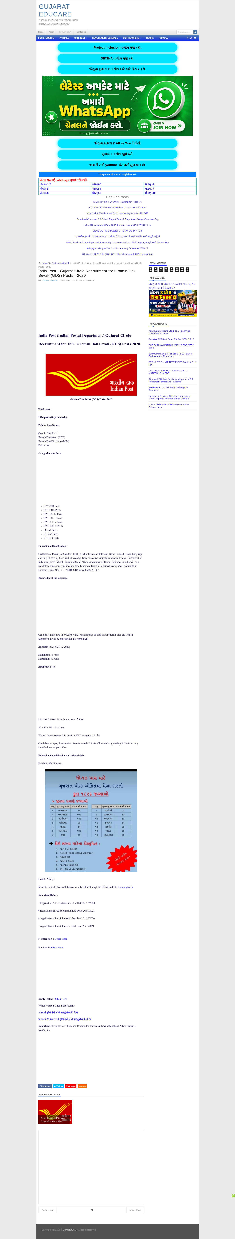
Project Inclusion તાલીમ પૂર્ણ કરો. (117, 47)
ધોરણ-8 (44, 193)
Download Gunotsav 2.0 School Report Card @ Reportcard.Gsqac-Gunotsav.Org (117, 219)
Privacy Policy (65, 32)
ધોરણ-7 (149, 188)
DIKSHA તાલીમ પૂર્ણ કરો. (117, 58)
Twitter (59, 1086)
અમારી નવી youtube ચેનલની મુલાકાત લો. (117, 165)
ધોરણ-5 (44, 188)
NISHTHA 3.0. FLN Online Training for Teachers (117, 202)
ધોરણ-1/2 (45, 184)
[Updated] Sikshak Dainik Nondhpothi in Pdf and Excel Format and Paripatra (171, 380)
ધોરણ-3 (96, 184)
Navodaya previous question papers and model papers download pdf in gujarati (169, 397)
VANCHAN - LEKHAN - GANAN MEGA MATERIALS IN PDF (168, 371)
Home (40, 32)
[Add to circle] (191, 38)
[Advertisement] (91, 305)
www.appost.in (125, 887)
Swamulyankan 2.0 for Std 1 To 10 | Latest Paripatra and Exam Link (170, 355)
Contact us (81, 32)
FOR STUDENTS (46, 38)
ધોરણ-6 (96, 188)
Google (71, 1086)
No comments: (88, 280)
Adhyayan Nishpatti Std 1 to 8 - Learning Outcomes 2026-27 (117, 248)
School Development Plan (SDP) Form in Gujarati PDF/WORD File (117, 225)
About (51, 32)
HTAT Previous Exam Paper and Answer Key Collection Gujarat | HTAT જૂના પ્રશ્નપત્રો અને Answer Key (117, 242)
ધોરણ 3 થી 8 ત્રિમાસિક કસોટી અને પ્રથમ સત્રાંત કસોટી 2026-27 (117, 213)
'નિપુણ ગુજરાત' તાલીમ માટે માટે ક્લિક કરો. (117, 69)
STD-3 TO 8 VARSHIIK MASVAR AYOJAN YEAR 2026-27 (117, 207)
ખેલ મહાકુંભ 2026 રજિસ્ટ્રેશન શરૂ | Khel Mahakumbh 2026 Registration (117, 254)
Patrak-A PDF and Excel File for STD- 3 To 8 (171, 339)
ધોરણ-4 (149, 184)
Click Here (61, 938)
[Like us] (188, 38)
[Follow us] (195, 38)
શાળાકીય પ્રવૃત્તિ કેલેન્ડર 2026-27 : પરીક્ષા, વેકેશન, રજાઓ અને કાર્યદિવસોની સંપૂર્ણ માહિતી (117, 236)
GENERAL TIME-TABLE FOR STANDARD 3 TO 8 (117, 230)
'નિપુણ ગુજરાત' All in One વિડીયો (117, 143)
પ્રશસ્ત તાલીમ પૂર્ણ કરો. (117, 154)
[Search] (195, 32)
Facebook (45, 1086)
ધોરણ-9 (96, 193)
